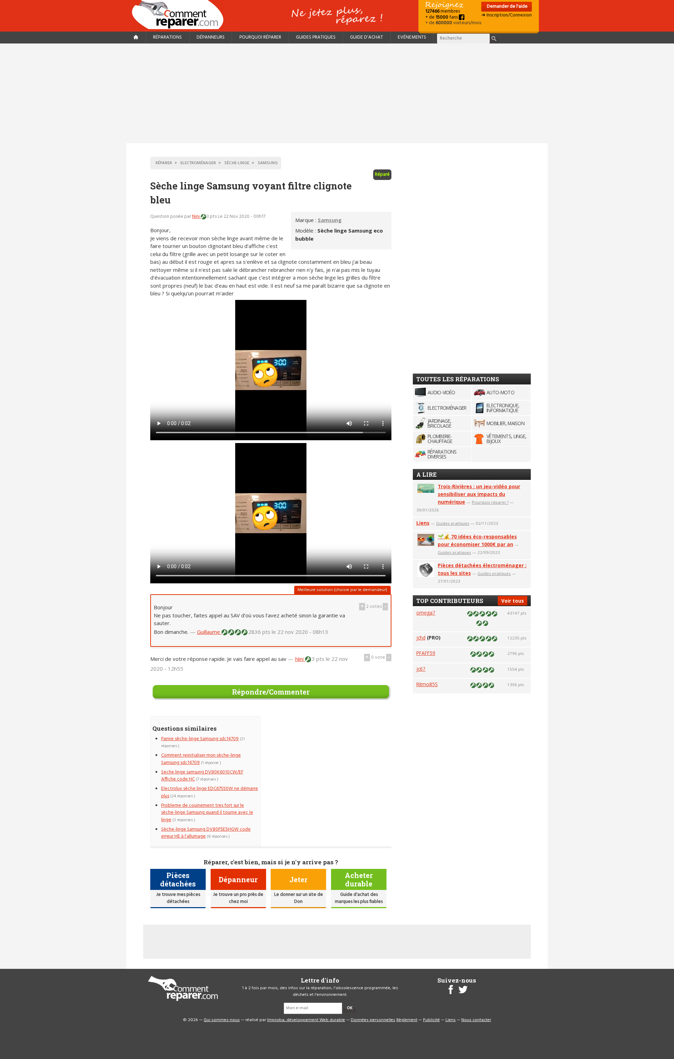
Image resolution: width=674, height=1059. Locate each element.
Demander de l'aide (507, 6)
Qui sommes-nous (222, 1020)
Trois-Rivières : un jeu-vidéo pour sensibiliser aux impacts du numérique (479, 494)
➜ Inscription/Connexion (506, 15)
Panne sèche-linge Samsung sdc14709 (200, 739)
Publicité (431, 1020)
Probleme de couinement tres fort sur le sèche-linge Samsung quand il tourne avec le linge (207, 813)
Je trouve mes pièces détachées (178, 898)
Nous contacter (476, 1020)
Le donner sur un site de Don (298, 898)
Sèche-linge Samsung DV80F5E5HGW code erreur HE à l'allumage (206, 833)
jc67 (420, 668)
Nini (196, 216)
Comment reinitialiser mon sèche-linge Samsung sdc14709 (201, 759)
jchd (420, 637)
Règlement (406, 1020)
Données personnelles (373, 1020)
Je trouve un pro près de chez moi (238, 898)
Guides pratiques (316, 37)
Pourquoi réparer (260, 37)
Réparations (167, 37)
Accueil (180, 14)
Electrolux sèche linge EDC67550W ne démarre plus (209, 792)
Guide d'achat (366, 37)
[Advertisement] (337, 93)
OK (349, 1008)
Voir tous (512, 600)
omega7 (425, 612)
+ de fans (442, 17)
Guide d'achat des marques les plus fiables (359, 898)
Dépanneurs (211, 37)
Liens (422, 523)
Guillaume (209, 631)
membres (442, 11)
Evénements (412, 37)
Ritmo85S (427, 684)
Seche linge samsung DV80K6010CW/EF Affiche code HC (202, 776)
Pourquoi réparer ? (490, 502)
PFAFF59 (425, 653)
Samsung (330, 219)
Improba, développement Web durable (306, 1020)
